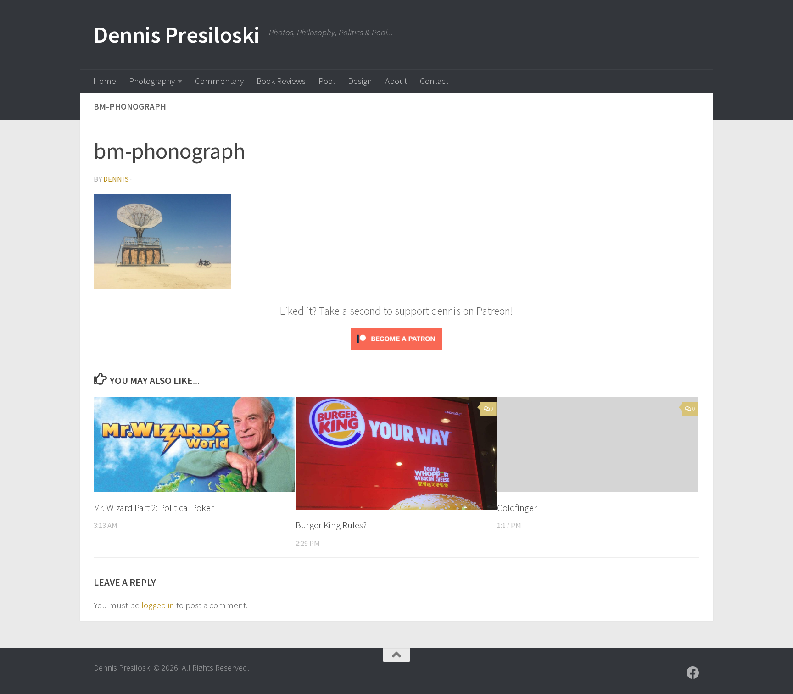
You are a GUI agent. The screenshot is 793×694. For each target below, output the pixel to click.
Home (104, 80)
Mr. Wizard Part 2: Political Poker (154, 508)
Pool (326, 80)
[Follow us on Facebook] (693, 672)
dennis (116, 179)
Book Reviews (281, 80)
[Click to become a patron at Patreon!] (396, 350)
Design (360, 80)
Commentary (219, 80)
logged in (157, 605)
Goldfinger (517, 508)
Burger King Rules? (331, 525)
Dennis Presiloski (177, 34)
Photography (152, 80)
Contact (434, 80)
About (396, 80)
